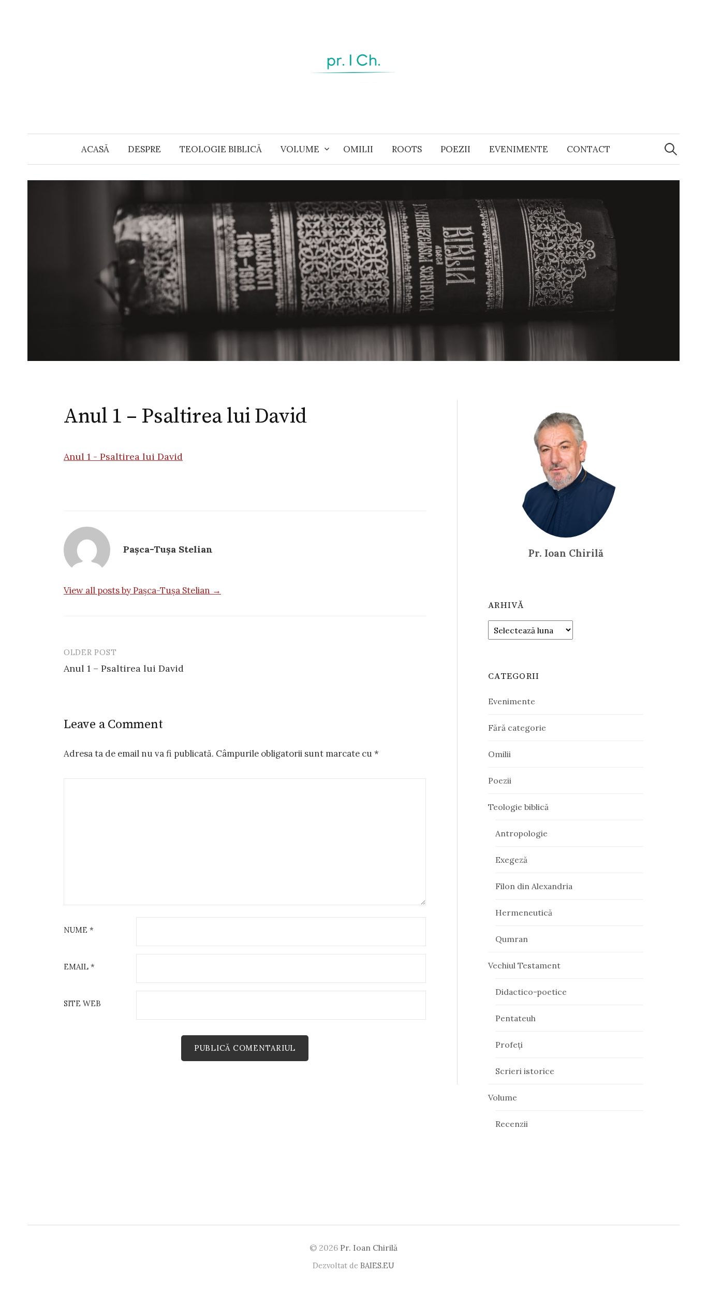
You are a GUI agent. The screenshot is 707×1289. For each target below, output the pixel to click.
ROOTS (407, 149)
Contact (588, 149)
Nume (79, 930)
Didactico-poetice (531, 992)
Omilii (358, 149)
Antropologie (521, 833)
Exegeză (511, 859)
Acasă (95, 149)
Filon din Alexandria (533, 886)
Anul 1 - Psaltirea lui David (123, 456)
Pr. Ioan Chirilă (368, 1247)
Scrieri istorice (524, 1071)
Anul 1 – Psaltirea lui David (124, 668)
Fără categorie (517, 727)
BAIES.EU (377, 1265)
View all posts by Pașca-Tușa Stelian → (142, 590)
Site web (82, 1004)
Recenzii (511, 1124)
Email (79, 967)
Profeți (509, 1044)
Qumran (511, 939)
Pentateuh (515, 1018)
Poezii (455, 149)
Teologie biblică (221, 149)
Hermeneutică (523, 912)
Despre (144, 149)
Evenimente (518, 149)
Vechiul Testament (524, 965)
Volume (300, 149)
